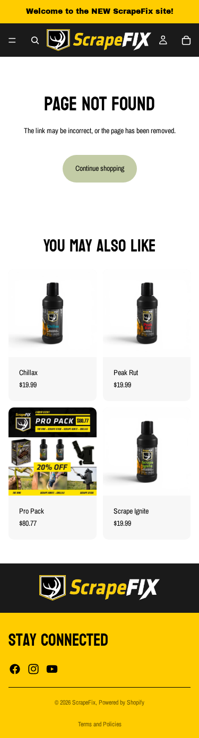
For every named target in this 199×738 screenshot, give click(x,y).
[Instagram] (33, 669)
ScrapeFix (84, 702)
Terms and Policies (100, 724)
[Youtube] (52, 669)
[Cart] (186, 40)
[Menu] (12, 40)
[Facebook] (14, 669)
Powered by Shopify (121, 702)
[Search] (35, 40)
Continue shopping (99, 168)
